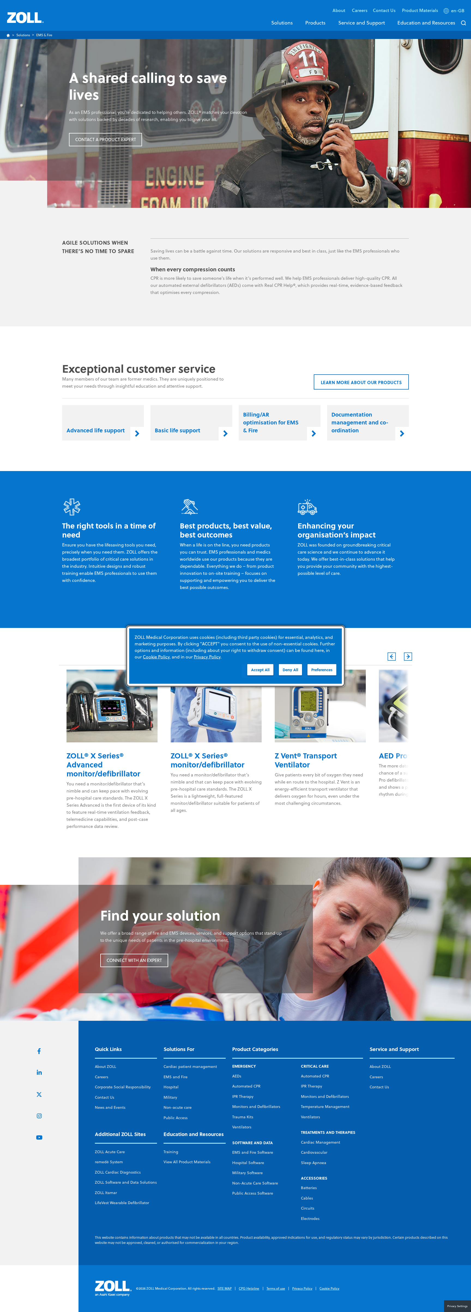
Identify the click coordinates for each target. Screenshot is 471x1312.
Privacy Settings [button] (457, 1306)
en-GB (457, 11)
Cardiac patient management (190, 1066)
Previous (392, 656)
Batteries (309, 1187)
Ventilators (241, 1127)
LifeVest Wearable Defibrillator (122, 1202)
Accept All (260, 670)
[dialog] (235, 656)
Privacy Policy (302, 1288)
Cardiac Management (320, 1142)
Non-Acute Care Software (255, 1183)
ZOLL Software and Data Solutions (126, 1182)
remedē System (109, 1162)
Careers (359, 10)
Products (315, 22)
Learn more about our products (361, 382)
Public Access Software (252, 1193)
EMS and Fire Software (252, 1152)
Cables (307, 1198)
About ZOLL (105, 1066)
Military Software (247, 1173)
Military (170, 1097)
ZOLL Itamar (106, 1192)
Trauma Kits (242, 1117)
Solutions (282, 22)
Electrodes (310, 1218)
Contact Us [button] (385, 10)
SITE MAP (225, 1288)
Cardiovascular (314, 1152)
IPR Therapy (242, 1096)
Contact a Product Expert (105, 139)
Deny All (290, 670)
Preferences (322, 670)
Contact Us (104, 1097)
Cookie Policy (329, 1288)
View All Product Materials (187, 1162)
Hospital (171, 1087)
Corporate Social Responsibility (123, 1087)
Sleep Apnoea (313, 1162)
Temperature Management (325, 1106)
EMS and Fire (176, 1077)
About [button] (339, 10)
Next (408, 656)
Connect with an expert (134, 960)
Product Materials (420, 10)
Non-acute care (178, 1107)
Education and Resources (426, 22)
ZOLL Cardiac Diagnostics (118, 1172)
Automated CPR (246, 1086)
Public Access (176, 1117)
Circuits (307, 1208)
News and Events (110, 1107)
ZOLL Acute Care (110, 1152)
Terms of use (276, 1288)
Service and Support (361, 22)
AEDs (236, 1076)
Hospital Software (248, 1162)
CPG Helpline (249, 1288)
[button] (454, 11)
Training (171, 1152)
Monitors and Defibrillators (256, 1106)
